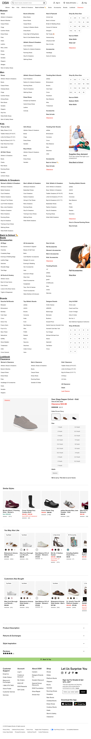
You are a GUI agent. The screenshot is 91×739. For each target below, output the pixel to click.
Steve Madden (5, 342)
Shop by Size (5, 127)
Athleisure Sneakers (6, 187)
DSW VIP (20, 683)
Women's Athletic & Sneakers (10, 183)
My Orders (20, 680)
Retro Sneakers (5, 214)
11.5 (71, 31)
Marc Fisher (4, 332)
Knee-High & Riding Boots (31, 34)
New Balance (50, 99)
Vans (24, 352)
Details (77, 688)
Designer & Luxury (28, 260)
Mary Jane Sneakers (7, 207)
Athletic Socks (5, 279)
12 (75, 31)
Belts (24, 253)
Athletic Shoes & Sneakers (32, 42)
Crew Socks (4, 285)
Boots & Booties (5, 20)
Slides (49, 675)
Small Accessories (28, 280)
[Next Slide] (86, 507)
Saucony (26, 342)
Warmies (48, 293)
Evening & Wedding (29, 263)
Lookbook (72, 7)
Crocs (48, 92)
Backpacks (4, 246)
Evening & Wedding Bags (8, 257)
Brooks (48, 85)
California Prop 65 (31, 732)
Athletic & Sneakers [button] (27, 7)
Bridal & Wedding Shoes (53, 24)
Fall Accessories (51, 247)
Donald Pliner (50, 322)
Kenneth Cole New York (53, 328)
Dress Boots (26, 30)
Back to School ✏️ (40, 7)
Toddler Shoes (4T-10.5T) (8, 134)
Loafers (3, 44)
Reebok (71, 210)
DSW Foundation (38, 688)
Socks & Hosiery (51, 56)
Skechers (49, 150)
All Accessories (28, 243)
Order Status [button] (7, 677)
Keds (24, 318)
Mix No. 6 (72, 318)
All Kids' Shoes (6, 152)
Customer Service (9, 692)
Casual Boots (27, 24)
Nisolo (48, 339)
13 (79, 31)
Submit (83, 692)
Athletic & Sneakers (6, 17)
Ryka (24, 339)
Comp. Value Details (8, 732)
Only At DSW (73, 301)
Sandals (3, 58)
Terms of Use (29, 729)
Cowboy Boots (52, 707)
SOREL (3, 339)
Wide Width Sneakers (7, 231)
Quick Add (12, 565)
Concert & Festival (51, 27)
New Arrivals (50, 44)
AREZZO (48, 308)
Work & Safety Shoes (7, 68)
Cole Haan (49, 89)
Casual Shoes (5, 24)
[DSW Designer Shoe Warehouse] (5, 3)
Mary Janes (4, 47)
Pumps (3, 54)
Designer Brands (51, 301)
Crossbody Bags (5, 253)
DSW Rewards (22, 686)
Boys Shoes (27, 149)
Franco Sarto (4, 325)
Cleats (2, 162)
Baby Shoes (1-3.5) (6, 130)
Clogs (2, 27)
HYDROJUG (49, 283)
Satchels (3, 263)
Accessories (50, 111)
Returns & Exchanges (6, 681)
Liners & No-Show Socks (8, 289)
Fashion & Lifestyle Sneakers (31, 49)
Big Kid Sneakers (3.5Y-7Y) (54, 200)
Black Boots (27, 17)
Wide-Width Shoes (6, 116)
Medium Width (74, 101)
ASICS (71, 190)
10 (79, 26)
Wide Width (73, 39)
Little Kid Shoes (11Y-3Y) (8, 137)
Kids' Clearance (66, 362)
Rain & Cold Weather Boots (31, 37)
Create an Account (20, 676)
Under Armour (27, 349)
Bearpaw (3, 305)
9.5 (75, 26)
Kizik (24, 322)
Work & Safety (51, 713)
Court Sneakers (27, 46)
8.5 (88, 22)
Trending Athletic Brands (77, 183)
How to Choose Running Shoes (79, 222)
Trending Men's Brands (53, 75)
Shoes (3, 14)
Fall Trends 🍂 (50, 34)
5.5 (84, 18)
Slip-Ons (3, 112)
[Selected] (21, 549)
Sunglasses (26, 284)
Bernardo (49, 315)
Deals (63, 388)
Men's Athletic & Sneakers (32, 183)
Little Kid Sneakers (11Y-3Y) (54, 197)
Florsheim (49, 96)
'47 (47, 269)
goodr (47, 279)
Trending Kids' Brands (53, 127)
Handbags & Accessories (8, 382)
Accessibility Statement (72, 729)
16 (83, 92)
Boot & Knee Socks (6, 282)
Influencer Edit (50, 41)
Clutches (3, 250)
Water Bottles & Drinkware (31, 294)
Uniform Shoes (5, 176)
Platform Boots (52, 678)
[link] (11, 512)
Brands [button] (65, 7)
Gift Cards (20, 690)
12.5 (83, 88)
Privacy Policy (6, 729)
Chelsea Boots (5, 89)
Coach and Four (73, 308)
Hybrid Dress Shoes (29, 104)
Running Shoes (27, 52)
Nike (47, 102)
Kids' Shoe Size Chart (7, 144)
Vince (48, 349)
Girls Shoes (27, 127)
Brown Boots (27, 20)
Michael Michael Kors (52, 335)
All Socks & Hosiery (7, 275)
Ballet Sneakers (5, 190)
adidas (48, 79)
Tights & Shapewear (7, 292)
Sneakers (50, 694)
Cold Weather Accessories (31, 257)
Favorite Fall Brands (7, 301)
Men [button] (13, 7)
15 (79, 92)
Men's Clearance (36, 362)
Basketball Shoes (28, 190)
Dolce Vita (4, 322)
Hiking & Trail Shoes (7, 200)
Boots (50, 7)
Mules (2, 51)
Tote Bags (3, 270)
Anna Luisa (72, 305)
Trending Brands (51, 266)
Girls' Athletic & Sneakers (53, 187)
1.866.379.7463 (8, 685)
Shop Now (72, 275)
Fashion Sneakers (6, 197)
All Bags (3, 243)
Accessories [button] (57, 7)
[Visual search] (44, 3)
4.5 (75, 18)
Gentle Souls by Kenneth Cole (55, 325)
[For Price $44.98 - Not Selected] (65, 417)
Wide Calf (72, 43)
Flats (2, 37)
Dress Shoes (4, 34)
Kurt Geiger (49, 332)
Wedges (3, 64)
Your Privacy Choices (59, 729)
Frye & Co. (4, 328)
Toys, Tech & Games (29, 287)
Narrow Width (73, 36)
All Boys (63, 376)
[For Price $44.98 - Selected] (55, 417)
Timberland (49, 106)
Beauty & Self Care (29, 250)
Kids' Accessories (52, 257)
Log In (19, 672)
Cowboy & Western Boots (30, 27)
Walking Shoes (27, 59)
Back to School (50, 20)
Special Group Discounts (37, 684)
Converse (49, 137)
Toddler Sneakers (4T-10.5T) (54, 193)
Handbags (49, 52)
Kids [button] (18, 7)
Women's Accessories (53, 250)
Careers (34, 672)
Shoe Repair (36, 691)
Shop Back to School (76, 162)
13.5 (70, 92)
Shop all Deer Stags (57, 401)
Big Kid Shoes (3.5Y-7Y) (8, 140)
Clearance (72, 48)
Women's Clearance (7, 362)
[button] (17, 535)
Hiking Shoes (4, 99)
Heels (2, 41)
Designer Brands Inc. (37, 676)
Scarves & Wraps (28, 274)
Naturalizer (4, 335)
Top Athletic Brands (29, 301)
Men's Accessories (52, 254)
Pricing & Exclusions (20, 732)
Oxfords (25, 111)
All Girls (63, 379)
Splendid (48, 342)
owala (48, 290)
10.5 (83, 26)
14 (75, 92)
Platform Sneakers (6, 210)
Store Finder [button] (7, 688)
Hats (24, 270)
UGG (47, 154)
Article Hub (49, 17)
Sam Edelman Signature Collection (79, 322)
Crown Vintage (73, 312)
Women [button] (7, 7)
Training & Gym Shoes (7, 224)
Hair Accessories (28, 267)
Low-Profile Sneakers (7, 204)
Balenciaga (49, 312)
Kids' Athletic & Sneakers (54, 183)
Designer (48, 30)
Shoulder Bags (5, 267)
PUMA (71, 207)
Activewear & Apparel (29, 246)
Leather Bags (4, 260)
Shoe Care (26, 277)
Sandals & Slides (36, 382)
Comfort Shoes (5, 30)
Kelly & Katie (73, 315)
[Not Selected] (6, 549)
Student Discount (38, 680)
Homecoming (50, 37)
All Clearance (65, 384)
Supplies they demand (78, 154)
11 (87, 26)
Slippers (3, 61)
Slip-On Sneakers (28, 56)
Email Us (6, 674)
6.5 (71, 22)
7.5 (79, 22)
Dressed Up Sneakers (29, 101)
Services (6, 695)
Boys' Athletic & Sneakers (53, 190)
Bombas (48, 276)
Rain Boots (4, 102)
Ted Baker (49, 345)
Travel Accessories (28, 291)
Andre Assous (50, 305)
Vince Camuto (5, 352)
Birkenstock (49, 82)
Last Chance (65, 391)
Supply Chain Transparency (42, 729)
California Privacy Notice (18, 729)
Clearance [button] (80, 7)
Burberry (48, 318)
